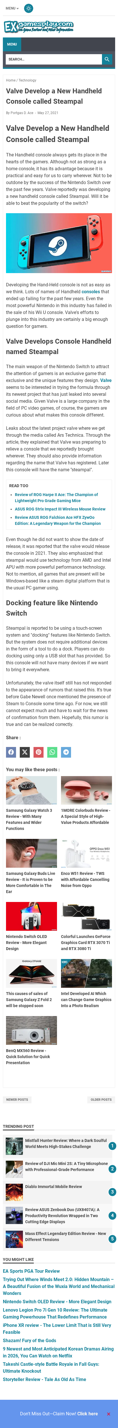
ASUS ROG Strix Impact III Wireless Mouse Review (60, 509)
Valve (106, 380)
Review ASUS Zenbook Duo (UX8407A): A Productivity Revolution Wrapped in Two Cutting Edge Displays (62, 1215)
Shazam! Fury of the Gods (29, 1340)
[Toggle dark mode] (28, 8)
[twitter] (25, 752)
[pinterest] (39, 752)
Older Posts (101, 1100)
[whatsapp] (52, 752)
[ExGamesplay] (38, 26)
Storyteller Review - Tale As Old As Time (44, 1379)
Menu (10, 8)
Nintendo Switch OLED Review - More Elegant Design (57, 1301)
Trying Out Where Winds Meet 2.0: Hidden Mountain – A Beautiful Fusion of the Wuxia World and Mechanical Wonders (59, 1286)
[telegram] (66, 752)
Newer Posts (17, 1100)
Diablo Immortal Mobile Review (53, 1186)
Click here (87, 1413)
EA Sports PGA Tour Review (31, 1271)
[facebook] (11, 752)
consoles (91, 291)
